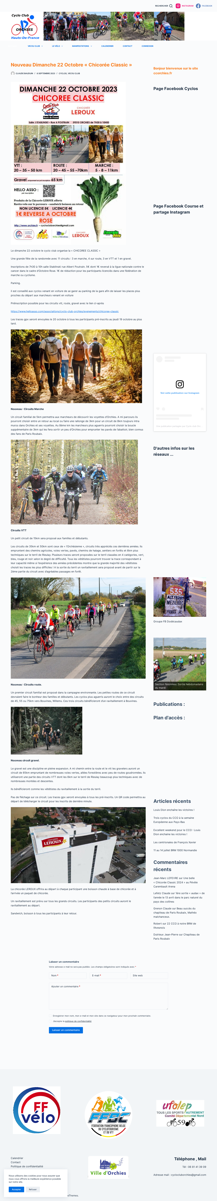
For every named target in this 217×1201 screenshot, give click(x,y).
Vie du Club (34, 46)
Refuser (33, 1189)
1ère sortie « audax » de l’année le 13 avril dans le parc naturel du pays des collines (179, 897)
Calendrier (107, 46)
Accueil (12, 46)
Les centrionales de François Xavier (174, 842)
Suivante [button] (202, 663)
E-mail (96, 975)
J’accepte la (72, 1021)
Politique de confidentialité (27, 1166)
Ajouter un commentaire (65, 986)
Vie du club (74, 73)
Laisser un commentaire (66, 1029)
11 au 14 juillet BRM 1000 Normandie (175, 850)
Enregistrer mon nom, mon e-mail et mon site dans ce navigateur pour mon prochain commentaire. (102, 1015)
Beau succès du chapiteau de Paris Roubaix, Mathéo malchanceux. (175, 912)
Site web (138, 975)
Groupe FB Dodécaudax (167, 621)
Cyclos (63, 73)
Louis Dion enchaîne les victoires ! (173, 809)
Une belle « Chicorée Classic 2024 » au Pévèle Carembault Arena (175, 882)
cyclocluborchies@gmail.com (188, 1174)
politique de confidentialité (78, 1021)
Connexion (147, 46)
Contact (127, 46)
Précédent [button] (157, 663)
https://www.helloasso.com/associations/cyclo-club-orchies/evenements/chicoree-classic (65, 311)
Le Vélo (56, 46)
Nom (54, 975)
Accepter (16, 1189)
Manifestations (80, 46)
